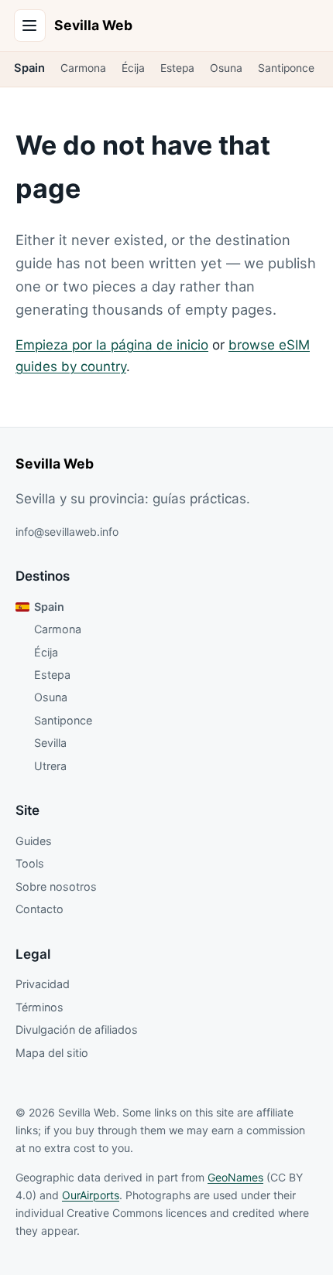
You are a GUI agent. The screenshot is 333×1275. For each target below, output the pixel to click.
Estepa (177, 68)
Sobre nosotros (56, 886)
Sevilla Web (93, 25)
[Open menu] (30, 25)
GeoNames (235, 1177)
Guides (33, 840)
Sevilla (50, 742)
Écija (133, 68)
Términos (39, 1007)
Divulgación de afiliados (76, 1029)
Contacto (39, 908)
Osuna (226, 68)
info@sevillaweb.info (66, 531)
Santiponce (286, 68)
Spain (29, 68)
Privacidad (42, 983)
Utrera (50, 765)
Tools (29, 863)
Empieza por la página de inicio (111, 345)
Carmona (83, 68)
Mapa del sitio (51, 1052)
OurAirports (90, 1195)
